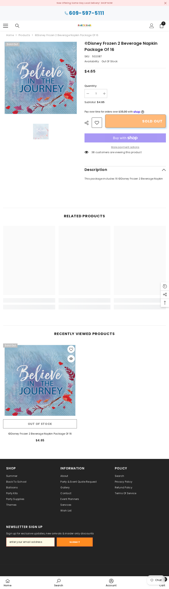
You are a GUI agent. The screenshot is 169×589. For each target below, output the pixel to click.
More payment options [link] (125, 147)
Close (165, 3)
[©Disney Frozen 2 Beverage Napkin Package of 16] (40, 380)
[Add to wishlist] (71, 349)
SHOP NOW (107, 3)
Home (10, 35)
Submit (74, 542)
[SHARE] (88, 123)
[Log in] (151, 26)
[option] (40, 77)
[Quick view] (71, 358)
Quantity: (90, 86)
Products (24, 35)
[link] (97, 123)
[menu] (5, 25)
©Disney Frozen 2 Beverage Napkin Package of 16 (40, 433)
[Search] (17, 25)
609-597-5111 (86, 13)
